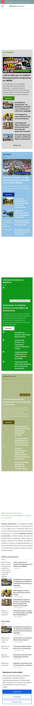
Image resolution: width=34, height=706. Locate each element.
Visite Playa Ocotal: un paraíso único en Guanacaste (22, 232)
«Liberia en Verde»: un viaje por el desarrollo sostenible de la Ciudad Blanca (16, 180)
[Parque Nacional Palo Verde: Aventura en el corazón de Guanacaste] (3, 362)
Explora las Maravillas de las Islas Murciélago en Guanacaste (22, 214)
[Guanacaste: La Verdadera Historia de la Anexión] (6, 640)
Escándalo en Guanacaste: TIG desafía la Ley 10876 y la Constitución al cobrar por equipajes (23, 106)
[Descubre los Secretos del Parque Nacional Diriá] (3, 333)
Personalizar (17, 697)
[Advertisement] (17, 29)
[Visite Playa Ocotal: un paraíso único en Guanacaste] (7, 232)
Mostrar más (17, 145)
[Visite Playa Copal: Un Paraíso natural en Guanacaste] (8, 224)
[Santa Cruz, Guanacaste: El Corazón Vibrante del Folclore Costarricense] (8, 201)
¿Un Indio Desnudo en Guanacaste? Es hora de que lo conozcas (17, 402)
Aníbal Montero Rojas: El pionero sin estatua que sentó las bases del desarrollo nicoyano (22, 127)
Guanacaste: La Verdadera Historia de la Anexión (22, 639)
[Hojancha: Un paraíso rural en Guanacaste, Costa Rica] (6, 665)
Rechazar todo (17, 702)
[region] (17, 687)
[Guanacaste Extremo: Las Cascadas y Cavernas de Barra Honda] (3, 340)
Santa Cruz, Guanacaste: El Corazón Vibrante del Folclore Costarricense (22, 203)
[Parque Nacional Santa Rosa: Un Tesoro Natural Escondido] (3, 352)
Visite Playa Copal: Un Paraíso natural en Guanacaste (22, 223)
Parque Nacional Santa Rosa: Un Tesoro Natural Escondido (21, 355)
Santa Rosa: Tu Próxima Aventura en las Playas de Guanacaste (15, 308)
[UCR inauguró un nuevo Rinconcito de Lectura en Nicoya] (8, 117)
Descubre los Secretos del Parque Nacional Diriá (22, 335)
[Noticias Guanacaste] (17, 6)
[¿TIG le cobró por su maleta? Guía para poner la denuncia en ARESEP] (6, 569)
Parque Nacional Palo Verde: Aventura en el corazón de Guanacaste (23, 365)
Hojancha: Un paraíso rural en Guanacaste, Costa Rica (22, 664)
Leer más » (8, 98)
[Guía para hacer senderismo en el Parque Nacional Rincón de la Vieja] (3, 439)
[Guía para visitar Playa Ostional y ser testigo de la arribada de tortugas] (3, 427)
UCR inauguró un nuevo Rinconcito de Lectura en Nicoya (22, 116)
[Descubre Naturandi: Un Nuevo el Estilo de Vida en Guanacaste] (8, 137)
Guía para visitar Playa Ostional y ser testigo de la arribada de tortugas (22, 431)
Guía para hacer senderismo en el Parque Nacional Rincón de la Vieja (21, 441)
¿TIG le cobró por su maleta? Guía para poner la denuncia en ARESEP (17, 78)
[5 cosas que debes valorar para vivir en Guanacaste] (6, 649)
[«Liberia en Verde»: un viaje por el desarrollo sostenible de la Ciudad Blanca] (6, 613)
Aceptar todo (17, 691)
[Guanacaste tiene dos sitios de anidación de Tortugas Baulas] (3, 462)
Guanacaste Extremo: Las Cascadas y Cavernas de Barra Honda (22, 344)
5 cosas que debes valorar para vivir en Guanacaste (22, 647)
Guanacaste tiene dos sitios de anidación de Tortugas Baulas (22, 465)
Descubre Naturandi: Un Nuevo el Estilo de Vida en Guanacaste (23, 137)
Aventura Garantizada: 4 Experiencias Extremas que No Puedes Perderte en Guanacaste (22, 453)
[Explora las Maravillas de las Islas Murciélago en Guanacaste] (8, 213)
